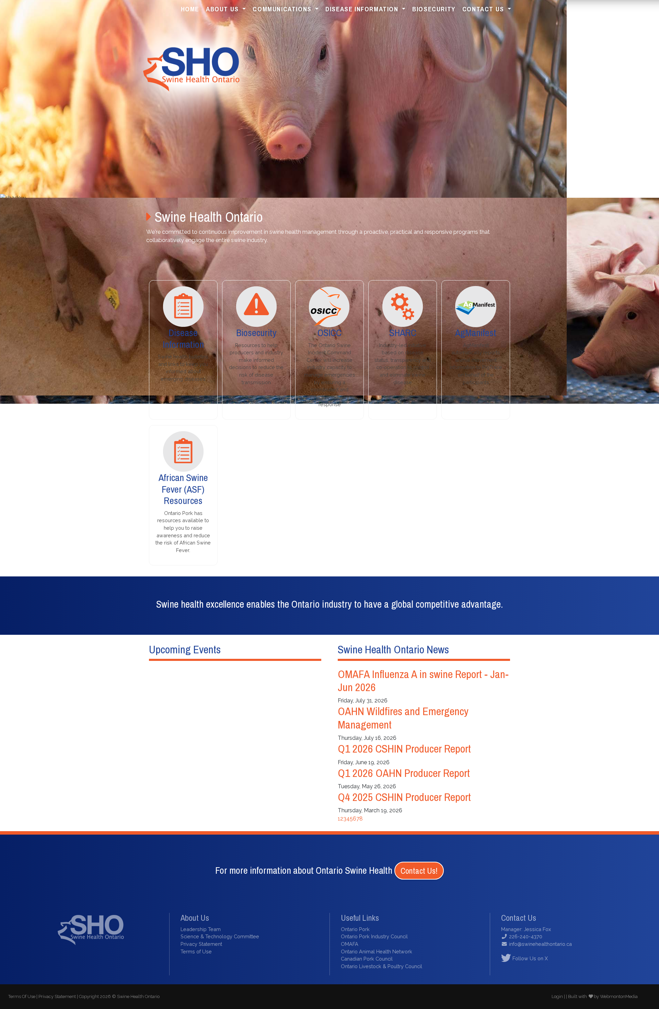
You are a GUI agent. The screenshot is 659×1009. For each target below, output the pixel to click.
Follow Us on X (529, 958)
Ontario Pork (355, 929)
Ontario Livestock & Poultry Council (381, 966)
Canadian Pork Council (367, 959)
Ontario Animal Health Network (376, 951)
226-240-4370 (525, 936)
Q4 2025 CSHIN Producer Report (404, 797)
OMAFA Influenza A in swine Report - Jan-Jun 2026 (423, 681)
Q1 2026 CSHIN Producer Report (404, 748)
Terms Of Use (21, 996)
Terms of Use (196, 951)
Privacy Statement (201, 944)
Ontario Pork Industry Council (374, 936)
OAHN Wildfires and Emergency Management (403, 718)
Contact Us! (419, 870)
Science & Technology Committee (220, 936)
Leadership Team (201, 929)
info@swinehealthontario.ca (540, 944)
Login (557, 996)
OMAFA (349, 944)
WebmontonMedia (619, 996)
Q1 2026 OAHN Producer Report (404, 773)
